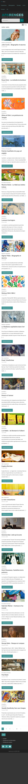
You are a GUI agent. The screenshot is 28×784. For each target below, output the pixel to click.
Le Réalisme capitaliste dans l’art (13, 327)
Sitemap (19, 5)
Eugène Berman (7, 466)
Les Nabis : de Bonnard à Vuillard (13, 431)
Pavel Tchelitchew (8, 360)
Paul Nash (5, 675)
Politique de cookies (7, 742)
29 (16, 728)
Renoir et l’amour (7, 395)
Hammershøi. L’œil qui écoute (12, 535)
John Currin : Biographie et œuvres (14, 45)
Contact (3, 9)
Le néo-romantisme (8, 500)
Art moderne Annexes (6, 182)
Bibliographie (12, 5)
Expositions (4, 5)
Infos (3, 734)
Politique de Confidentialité (9, 740)
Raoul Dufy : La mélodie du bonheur (14, 80)
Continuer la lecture (7, 59)
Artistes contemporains (6, 42)
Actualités (4, 76)
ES (7, 9)
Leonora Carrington (8, 220)
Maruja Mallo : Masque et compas (13, 643)
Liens (24, 5)
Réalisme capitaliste (6, 253)
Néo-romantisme (5, 358)
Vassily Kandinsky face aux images (14, 708)
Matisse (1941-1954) (8, 293)
